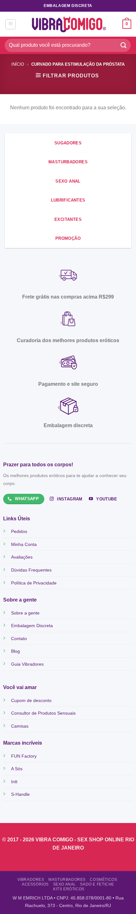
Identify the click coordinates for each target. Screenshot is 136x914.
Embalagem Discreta (32, 625)
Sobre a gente (25, 612)
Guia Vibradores (27, 664)
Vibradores (30, 879)
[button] (10, 24)
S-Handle (20, 794)
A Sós (16, 768)
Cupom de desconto (31, 700)
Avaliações (22, 557)
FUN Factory (24, 756)
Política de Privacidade (34, 582)
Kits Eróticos (68, 889)
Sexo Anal (64, 884)
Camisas (19, 726)
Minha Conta (24, 544)
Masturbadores (67, 879)
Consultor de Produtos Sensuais (43, 713)
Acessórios (35, 884)
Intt (14, 781)
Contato (19, 638)
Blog (15, 651)
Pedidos (19, 531)
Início (17, 64)
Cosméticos (103, 879)
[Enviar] (123, 45)
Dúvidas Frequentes (31, 569)
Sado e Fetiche (97, 884)
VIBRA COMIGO (54, 839)
